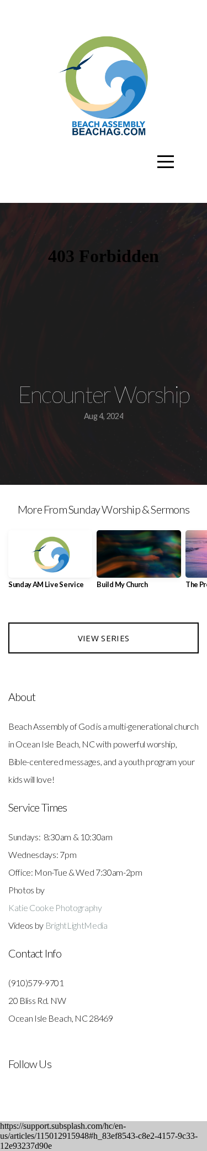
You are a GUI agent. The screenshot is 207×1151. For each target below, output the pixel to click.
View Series (103, 637)
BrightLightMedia (76, 925)
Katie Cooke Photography (55, 907)
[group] (50, 563)
